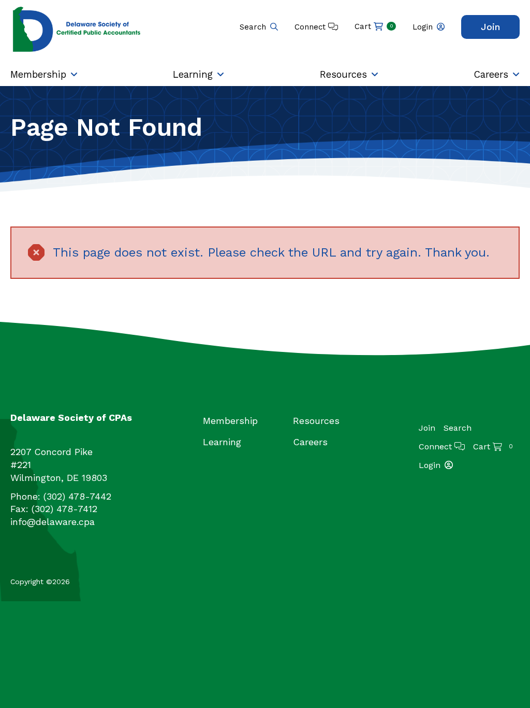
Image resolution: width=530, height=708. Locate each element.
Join (490, 26)
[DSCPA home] (77, 29)
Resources (343, 74)
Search (253, 27)
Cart (374, 26)
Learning (193, 74)
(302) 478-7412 (64, 508)
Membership (38, 74)
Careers (491, 74)
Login (423, 27)
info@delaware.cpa (52, 521)
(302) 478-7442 (77, 496)
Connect (311, 27)
